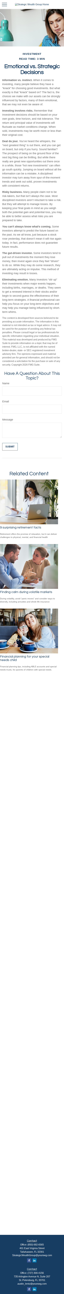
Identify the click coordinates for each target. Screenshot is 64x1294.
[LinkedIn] (34, 1260)
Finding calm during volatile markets (26, 592)
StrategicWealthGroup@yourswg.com (32, 1255)
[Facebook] (29, 1260)
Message (7, 419)
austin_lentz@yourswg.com (32, 1283)
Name (5, 383)
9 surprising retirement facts (20, 527)
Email (5, 401)
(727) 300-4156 (36, 1273)
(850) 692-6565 (36, 1244)
